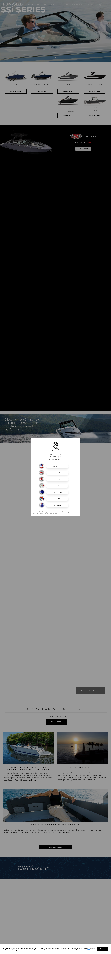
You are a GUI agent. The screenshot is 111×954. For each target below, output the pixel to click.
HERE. (89, 950)
